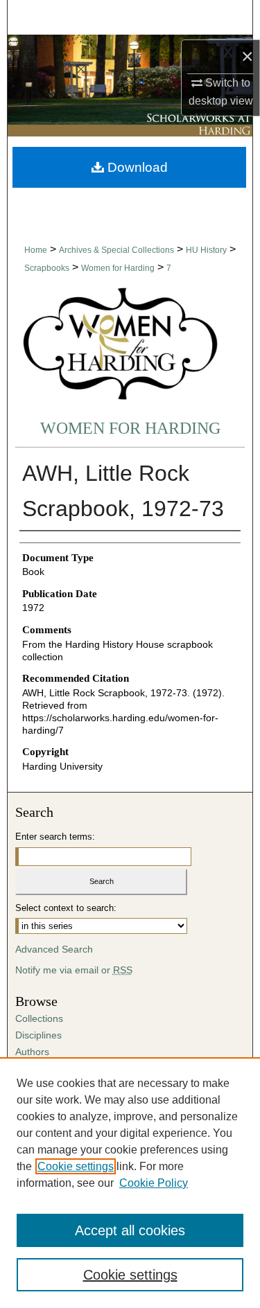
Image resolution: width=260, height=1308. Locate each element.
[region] (130, 1182)
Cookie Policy (153, 1183)
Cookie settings (75, 1166)
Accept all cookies (130, 1230)
